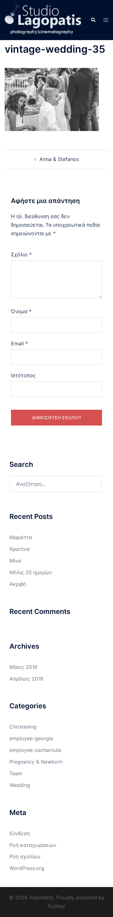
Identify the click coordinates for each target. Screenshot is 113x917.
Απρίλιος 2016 (26, 679)
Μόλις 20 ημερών (30, 572)
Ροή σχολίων (24, 856)
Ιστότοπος (23, 375)
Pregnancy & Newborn (35, 762)
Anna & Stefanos (59, 159)
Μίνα (15, 560)
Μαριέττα (20, 537)
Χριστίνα (19, 549)
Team (15, 773)
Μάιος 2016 (23, 667)
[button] (92, 19)
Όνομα (21, 311)
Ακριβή (17, 584)
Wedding (19, 785)
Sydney (56, 906)
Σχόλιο (21, 254)
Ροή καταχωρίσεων (32, 845)
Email (19, 343)
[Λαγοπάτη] (43, 19)
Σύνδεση (19, 833)
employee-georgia (31, 738)
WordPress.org (26, 868)
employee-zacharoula (35, 750)
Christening (22, 726)
